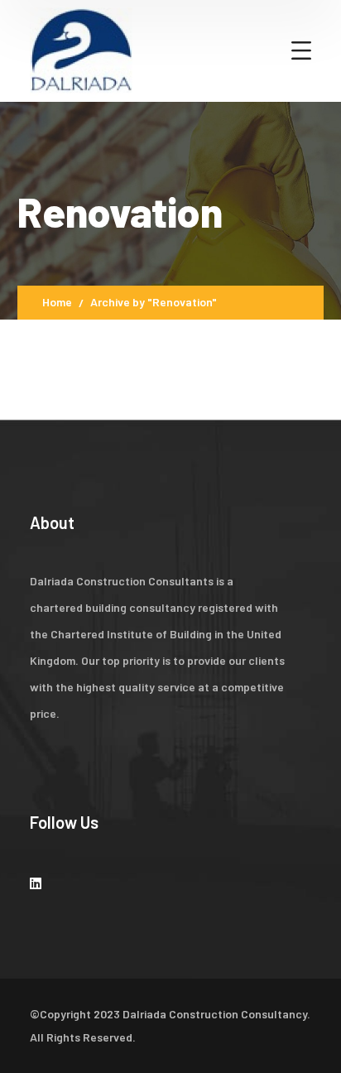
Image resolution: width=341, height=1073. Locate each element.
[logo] (81, 49)
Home (57, 302)
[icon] (35, 883)
